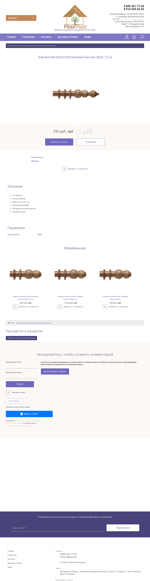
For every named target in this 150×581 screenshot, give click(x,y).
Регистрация (14, 401)
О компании (28, 36)
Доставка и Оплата (68, 36)
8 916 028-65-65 (134, 9)
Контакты (46, 36)
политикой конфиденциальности (18, 426)
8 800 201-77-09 (134, 6)
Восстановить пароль (55, 371)
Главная (11, 36)
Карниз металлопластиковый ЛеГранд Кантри (34, 323)
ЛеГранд (35, 161)
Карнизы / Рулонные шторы (23, 46)
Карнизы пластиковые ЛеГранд (44, 46)
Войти (20, 384)
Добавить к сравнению (78, 169)
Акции (87, 36)
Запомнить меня (18, 392)
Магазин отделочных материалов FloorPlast (75, 29)
